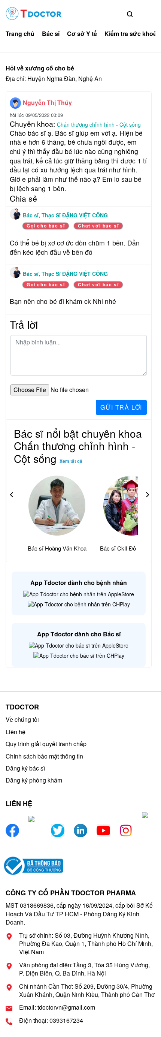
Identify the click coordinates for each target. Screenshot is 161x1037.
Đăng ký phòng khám (34, 780)
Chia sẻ (23, 198)
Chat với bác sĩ (98, 226)
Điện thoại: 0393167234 (51, 1020)
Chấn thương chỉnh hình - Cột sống (99, 124)
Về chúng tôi (22, 719)
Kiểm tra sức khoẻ (130, 34)
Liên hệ (15, 731)
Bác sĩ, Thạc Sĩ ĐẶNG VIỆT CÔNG (65, 215)
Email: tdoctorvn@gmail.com (57, 1007)
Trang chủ (20, 34)
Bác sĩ (51, 34)
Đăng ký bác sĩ (25, 768)
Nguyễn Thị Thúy (47, 102)
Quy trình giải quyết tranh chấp (46, 743)
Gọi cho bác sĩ (46, 226)
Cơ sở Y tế (82, 34)
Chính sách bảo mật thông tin (44, 756)
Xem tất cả (71, 461)
